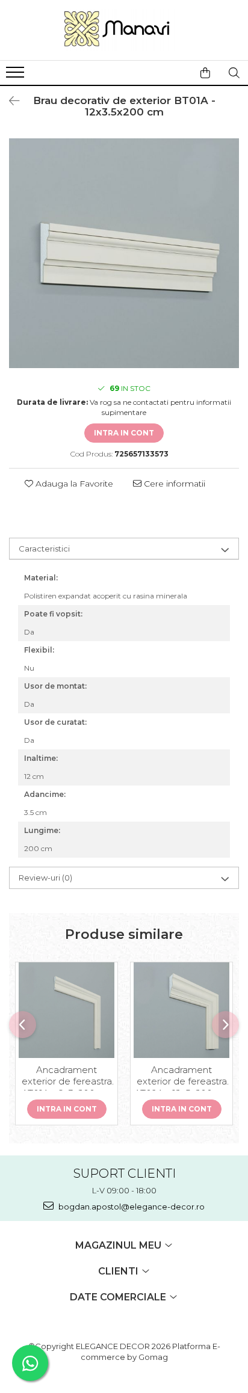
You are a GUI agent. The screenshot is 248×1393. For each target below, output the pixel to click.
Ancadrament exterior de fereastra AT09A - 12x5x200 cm (181, 1077)
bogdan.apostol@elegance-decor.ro (131, 1206)
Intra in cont (124, 432)
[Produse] (16, 76)
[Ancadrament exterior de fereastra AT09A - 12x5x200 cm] (181, 1010)
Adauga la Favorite (73, 483)
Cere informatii (173, 483)
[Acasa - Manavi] (124, 30)
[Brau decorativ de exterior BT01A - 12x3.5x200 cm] (124, 253)
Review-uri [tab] (45, 877)
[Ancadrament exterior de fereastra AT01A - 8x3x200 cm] (66, 1010)
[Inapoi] (9, 101)
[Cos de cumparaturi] (205, 73)
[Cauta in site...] (234, 73)
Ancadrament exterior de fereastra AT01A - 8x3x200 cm (67, 1077)
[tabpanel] (124, 253)
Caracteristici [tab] (44, 548)
